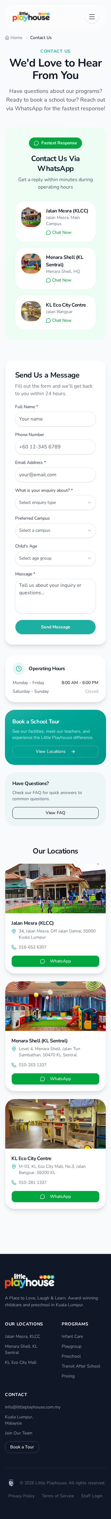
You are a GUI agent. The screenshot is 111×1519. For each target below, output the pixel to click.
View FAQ (55, 813)
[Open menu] (91, 16)
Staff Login (92, 1496)
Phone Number (29, 435)
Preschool (71, 1356)
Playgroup (71, 1346)
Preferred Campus (32, 518)
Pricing (68, 1376)
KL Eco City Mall (20, 1362)
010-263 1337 (33, 1065)
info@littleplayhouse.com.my (32, 1407)
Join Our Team (18, 1433)
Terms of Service (58, 1496)
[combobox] (55, 502)
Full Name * (26, 407)
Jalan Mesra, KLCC (22, 1336)
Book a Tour (22, 1447)
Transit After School (81, 1366)
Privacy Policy (21, 1496)
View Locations (51, 751)
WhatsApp (60, 961)
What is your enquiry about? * (44, 490)
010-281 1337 (33, 1182)
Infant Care (72, 1336)
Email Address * (30, 463)
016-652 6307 (33, 947)
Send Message (55, 627)
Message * (25, 574)
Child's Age (26, 546)
